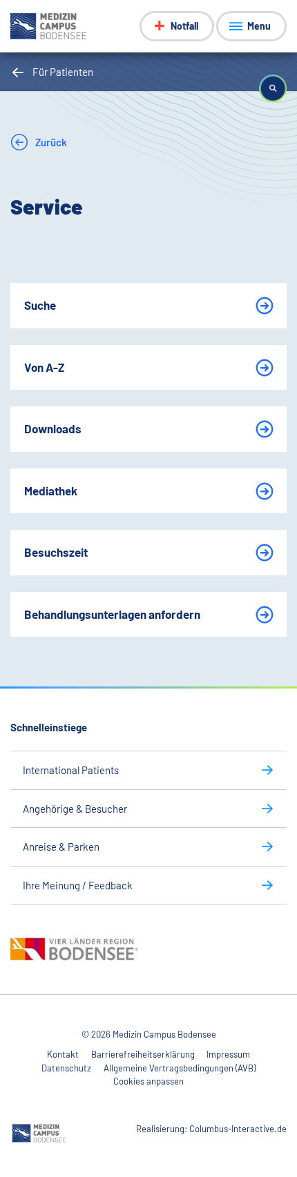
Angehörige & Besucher (75, 808)
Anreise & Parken (61, 846)
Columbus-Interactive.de (238, 1128)
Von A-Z (44, 367)
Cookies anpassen (148, 1081)
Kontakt (63, 1054)
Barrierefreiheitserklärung (143, 1054)
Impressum (228, 1054)
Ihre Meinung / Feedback (78, 885)
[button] (273, 88)
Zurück (50, 142)
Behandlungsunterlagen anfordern (112, 614)
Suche (40, 305)
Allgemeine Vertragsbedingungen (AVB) (180, 1068)
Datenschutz (66, 1068)
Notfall (184, 26)
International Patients (71, 770)
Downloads (53, 428)
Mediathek (50, 490)
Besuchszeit (56, 552)
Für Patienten (62, 72)
